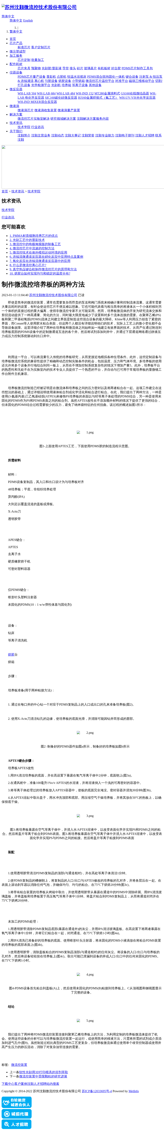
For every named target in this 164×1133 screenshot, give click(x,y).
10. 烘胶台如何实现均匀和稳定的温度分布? (40, 273)
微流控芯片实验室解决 (34, 118)
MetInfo (134, 1091)
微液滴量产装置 (69, 110)
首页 (13, 39)
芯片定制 (24, 60)
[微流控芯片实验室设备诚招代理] (17, 1117)
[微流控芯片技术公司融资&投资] (17, 1107)
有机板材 (104, 68)
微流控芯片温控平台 (100, 81)
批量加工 (37, 60)
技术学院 (24, 127)
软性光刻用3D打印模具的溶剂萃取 (43, 1072)
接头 (73, 68)
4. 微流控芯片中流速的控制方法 (32, 248)
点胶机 (61, 76)
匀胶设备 (51, 81)
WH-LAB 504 (27, 93)
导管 (65, 68)
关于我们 (16, 131)
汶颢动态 (57, 135)
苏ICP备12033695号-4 (97, 1091)
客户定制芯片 (40, 47)
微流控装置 (19, 1064)
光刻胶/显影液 (52, 68)
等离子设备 (80, 85)
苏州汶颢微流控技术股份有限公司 (53, 295)
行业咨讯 (37, 127)
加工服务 (16, 55)
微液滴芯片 (26, 110)
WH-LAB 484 (65, 93)
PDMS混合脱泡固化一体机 (106, 76)
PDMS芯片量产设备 (32, 76)
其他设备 (95, 85)
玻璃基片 (90, 68)
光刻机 (56, 85)
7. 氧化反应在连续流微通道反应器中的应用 (40, 261)
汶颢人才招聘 (144, 135)
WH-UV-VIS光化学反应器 (137, 97)
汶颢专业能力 (104, 135)
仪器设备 (16, 72)
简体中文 (8, 16)
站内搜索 (52, 1083)
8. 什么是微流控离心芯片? (28, 265)
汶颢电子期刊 (124, 135)
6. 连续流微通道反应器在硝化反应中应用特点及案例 (46, 256)
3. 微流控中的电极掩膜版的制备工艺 (35, 244)
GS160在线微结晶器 (135, 93)
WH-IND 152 (85, 93)
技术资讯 (16, 122)
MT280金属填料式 (107, 93)
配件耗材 (16, 64)
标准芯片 (24, 47)
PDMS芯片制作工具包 (137, 68)
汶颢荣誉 (88, 135)
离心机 (39, 81)
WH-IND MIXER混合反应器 (37, 102)
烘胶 (11, 654)
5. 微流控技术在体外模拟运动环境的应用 (38, 252)
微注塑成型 (18, 51)
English (28, 20)
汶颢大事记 (73, 135)
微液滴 (14, 106)
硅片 (80, 68)
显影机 (51, 76)
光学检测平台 (40, 85)
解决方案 (16, 114)
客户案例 (20, 1083)
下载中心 (8, 1083)
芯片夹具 (24, 68)
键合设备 (132, 76)
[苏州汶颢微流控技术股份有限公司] (39, 7)
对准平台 (121, 81)
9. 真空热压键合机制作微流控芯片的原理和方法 (43, 269)
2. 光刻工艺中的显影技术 (27, 240)
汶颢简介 (24, 135)
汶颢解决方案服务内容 (93, 118)
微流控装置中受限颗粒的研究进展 (43, 1076)
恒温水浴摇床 (76, 76)
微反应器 (16, 89)
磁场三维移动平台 (141, 81)
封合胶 (116, 68)
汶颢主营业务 (40, 135)
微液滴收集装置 (45, 110)
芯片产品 (16, 43)
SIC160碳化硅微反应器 (61, 97)
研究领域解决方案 (63, 118)
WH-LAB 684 (46, 93)
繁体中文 (16, 31)
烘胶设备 (64, 81)
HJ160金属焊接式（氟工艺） (98, 97)
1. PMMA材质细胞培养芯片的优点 (34, 235)
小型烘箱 (78, 81)
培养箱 (66, 85)
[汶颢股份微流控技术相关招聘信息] (17, 1128)
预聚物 (36, 68)
